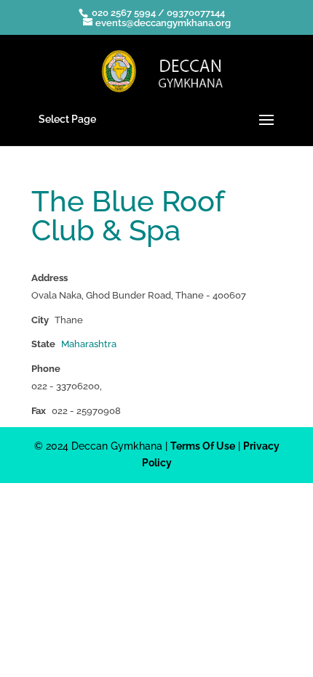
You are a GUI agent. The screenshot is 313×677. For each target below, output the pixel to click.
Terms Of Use (202, 446)
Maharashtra (88, 343)
